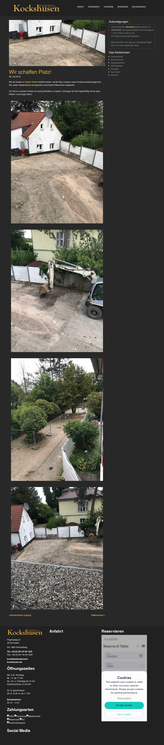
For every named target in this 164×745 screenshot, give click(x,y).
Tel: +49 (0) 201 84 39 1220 (19, 651)
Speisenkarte (94, 7)
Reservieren (122, 7)
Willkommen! (97, 615)
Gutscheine (108, 7)
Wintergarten (116, 65)
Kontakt (80, 7)
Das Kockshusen (138, 7)
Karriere (114, 74)
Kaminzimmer (117, 59)
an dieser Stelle (29, 81)
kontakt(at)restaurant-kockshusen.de (17, 660)
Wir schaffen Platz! (30, 71)
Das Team (115, 71)
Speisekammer (118, 62)
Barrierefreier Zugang (20, 615)
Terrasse (115, 68)
